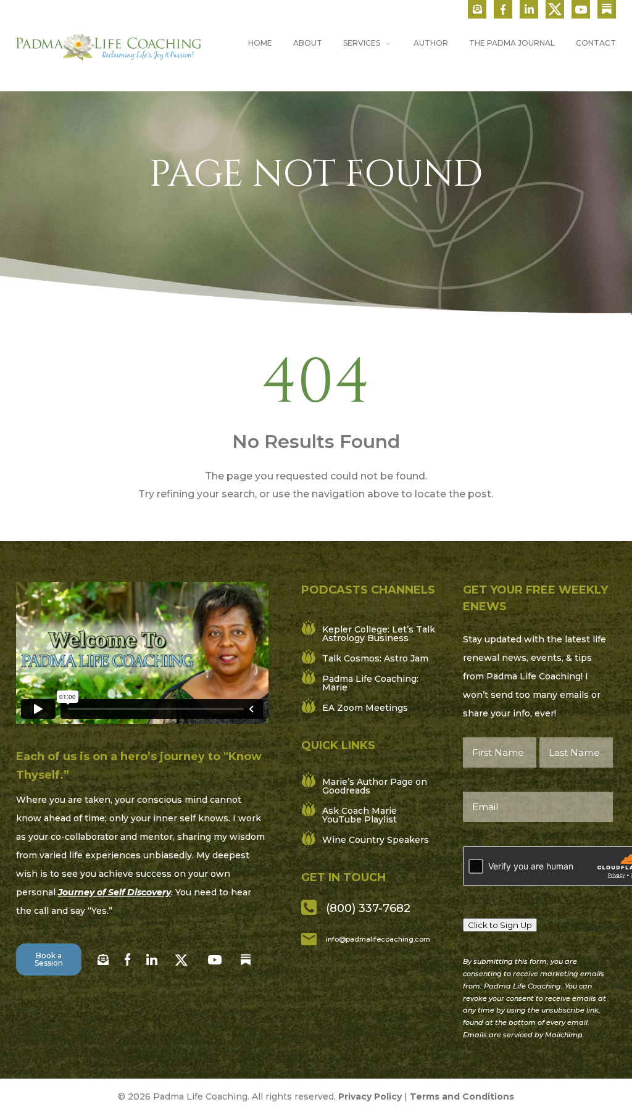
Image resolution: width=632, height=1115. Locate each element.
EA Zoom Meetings (365, 707)
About (307, 43)
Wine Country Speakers (375, 839)
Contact (596, 43)
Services (361, 43)
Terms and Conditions (462, 1096)
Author (431, 43)
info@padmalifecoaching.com (378, 939)
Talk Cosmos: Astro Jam (375, 658)
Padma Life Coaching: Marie (370, 683)
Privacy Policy (370, 1096)
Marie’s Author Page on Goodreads (374, 786)
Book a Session (49, 959)
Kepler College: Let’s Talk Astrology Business (378, 633)
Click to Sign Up (500, 925)
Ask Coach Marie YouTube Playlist (359, 815)
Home (260, 43)
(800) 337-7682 (368, 908)
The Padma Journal (512, 43)
